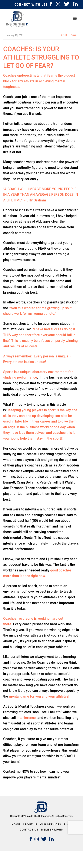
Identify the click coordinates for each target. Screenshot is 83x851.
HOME (15, 824)
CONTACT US (29, 829)
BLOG (68, 824)
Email (74, 35)
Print (64, 35)
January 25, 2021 (15, 35)
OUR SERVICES (50, 824)
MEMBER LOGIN (52, 829)
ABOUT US (30, 824)
